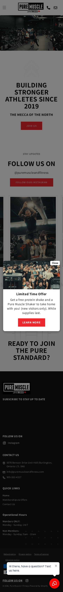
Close (55, 263)
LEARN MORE (31, 321)
